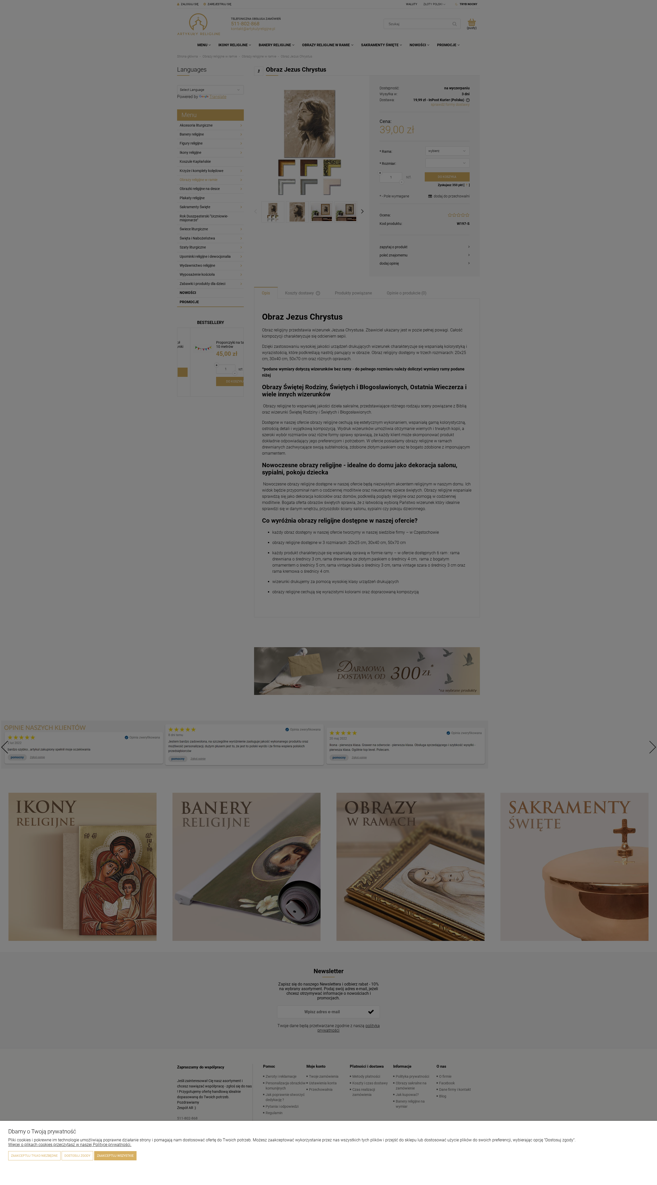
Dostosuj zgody (77, 1156)
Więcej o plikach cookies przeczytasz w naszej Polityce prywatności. (69, 1144)
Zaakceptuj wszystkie (115, 1156)
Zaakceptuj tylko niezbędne (34, 1156)
